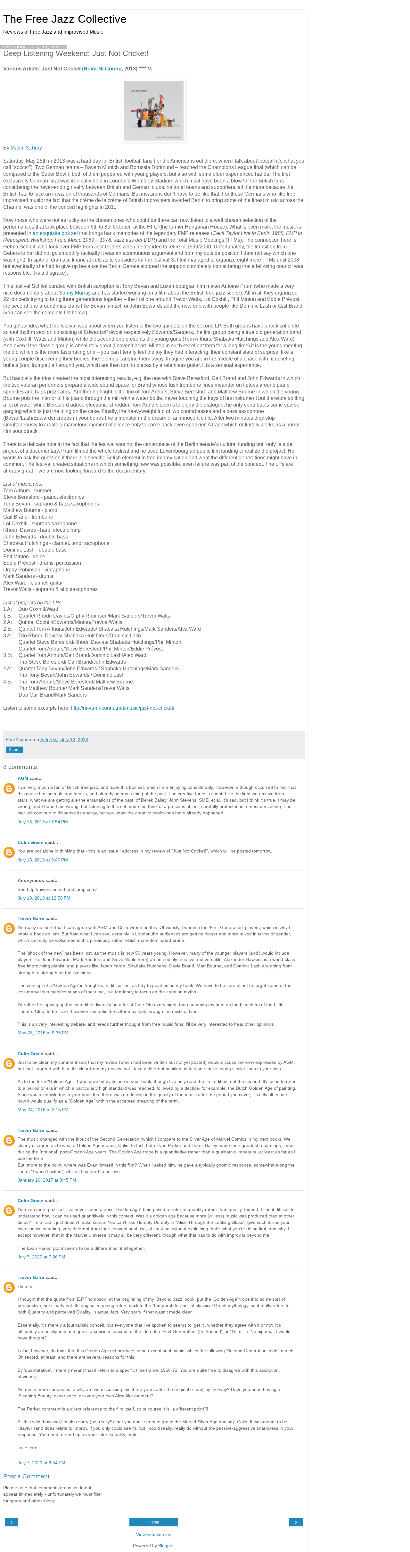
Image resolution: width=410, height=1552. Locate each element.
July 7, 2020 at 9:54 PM (41, 1462)
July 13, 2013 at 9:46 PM (43, 859)
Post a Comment (26, 1476)
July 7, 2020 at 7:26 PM (41, 1256)
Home (154, 1522)
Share (14, 750)
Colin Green (31, 842)
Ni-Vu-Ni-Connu (103, 68)
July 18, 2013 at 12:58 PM (44, 898)
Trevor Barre (31, 918)
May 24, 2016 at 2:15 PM (43, 1109)
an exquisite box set (55, 233)
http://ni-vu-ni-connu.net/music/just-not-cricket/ (122, 708)
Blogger (166, 1545)
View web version (153, 1534)
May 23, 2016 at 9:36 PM (43, 1032)
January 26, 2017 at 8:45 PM (47, 1180)
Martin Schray (26, 147)
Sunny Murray (75, 292)
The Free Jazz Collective (65, 19)
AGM (23, 778)
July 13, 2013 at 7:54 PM (43, 821)
